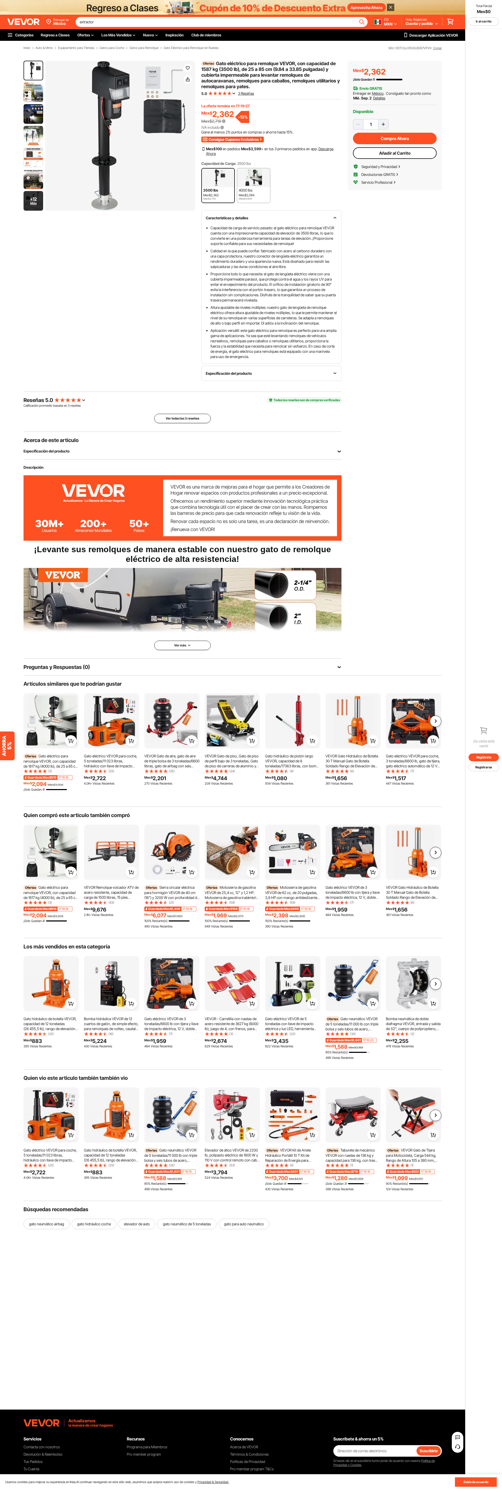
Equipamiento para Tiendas (76, 48)
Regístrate (483, 757)
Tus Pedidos (33, 1461)
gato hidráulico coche (94, 1224)
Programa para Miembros (147, 1447)
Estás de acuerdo (476, 1482)
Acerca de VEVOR (244, 1447)
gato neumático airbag (46, 1224)
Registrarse (483, 767)
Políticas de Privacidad (247, 1461)
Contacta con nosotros (42, 1447)
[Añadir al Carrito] (71, 741)
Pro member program (144, 1454)
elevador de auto (137, 1224)
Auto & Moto (44, 48)
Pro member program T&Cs (252, 1469)
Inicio (27, 48)
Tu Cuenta (31, 1469)
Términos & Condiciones (249, 1454)
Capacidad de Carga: (218, 163)
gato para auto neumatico (244, 1224)
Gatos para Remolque (143, 48)
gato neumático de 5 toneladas (187, 1224)
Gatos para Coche (112, 48)
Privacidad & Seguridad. (213, 1482)
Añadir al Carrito (394, 153)
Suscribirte (429, 1451)
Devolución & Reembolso (43, 1454)
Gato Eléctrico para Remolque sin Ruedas (191, 48)
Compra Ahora (395, 138)
